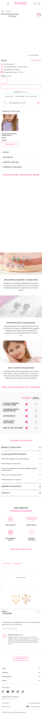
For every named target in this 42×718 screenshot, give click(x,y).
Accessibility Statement (34, 703)
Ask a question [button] (21, 658)
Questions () (18, 563)
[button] (4, 16)
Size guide (4, 140)
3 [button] (22, 653)
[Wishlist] (35, 4)
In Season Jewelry (10, 712)
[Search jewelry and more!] (8, 4)
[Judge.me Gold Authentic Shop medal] (16, 598)
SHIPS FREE (9, 96)
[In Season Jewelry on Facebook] (3, 692)
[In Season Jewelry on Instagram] (18, 692)
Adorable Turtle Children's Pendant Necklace (9, 134)
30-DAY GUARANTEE (31, 96)
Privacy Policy (5, 703)
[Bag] (39, 3)
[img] (5, 619)
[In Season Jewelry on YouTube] (8, 692)
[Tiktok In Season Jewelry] (23, 692)
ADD (38, 103)
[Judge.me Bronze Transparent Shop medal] (26, 598)
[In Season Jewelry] (21, 3)
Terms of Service (6, 706)
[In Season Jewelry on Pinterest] (13, 692)
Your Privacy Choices (34, 706)
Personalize (10, 144)
